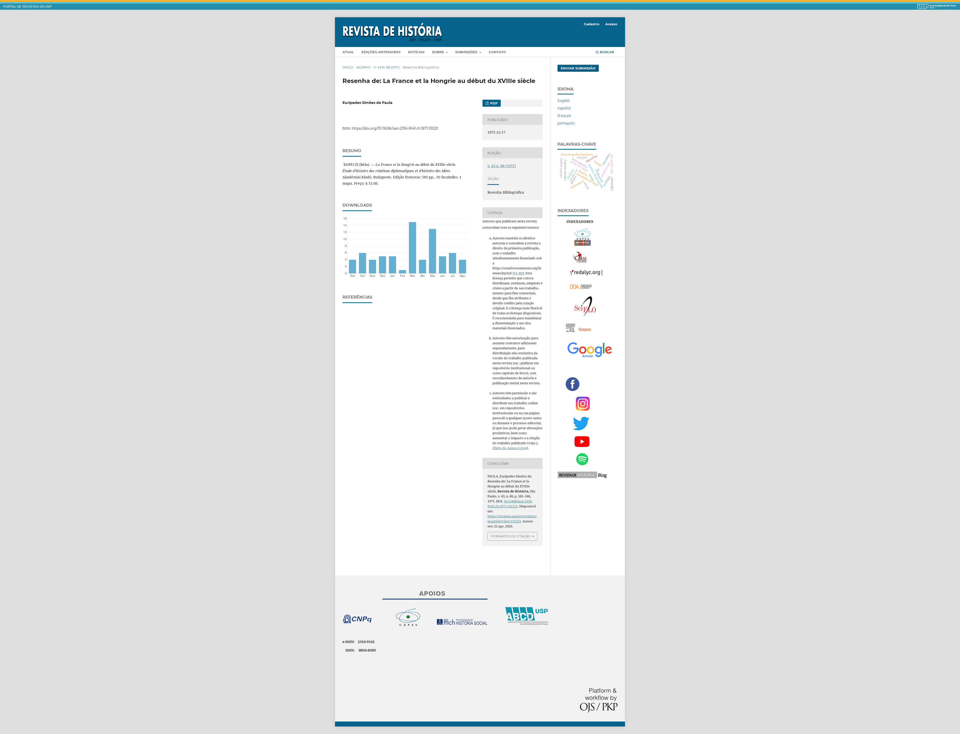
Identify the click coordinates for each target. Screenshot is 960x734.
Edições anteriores (381, 52)
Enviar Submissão (578, 68)
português (566, 123)
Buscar (606, 52)
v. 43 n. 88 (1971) (387, 67)
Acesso (611, 24)
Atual (348, 52)
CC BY (518, 273)
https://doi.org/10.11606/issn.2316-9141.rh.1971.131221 (395, 128)
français (564, 115)
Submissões (466, 52)
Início (347, 67)
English (564, 100)
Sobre (438, 52)
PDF (493, 103)
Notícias (416, 52)
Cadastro (592, 24)
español (564, 108)
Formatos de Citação (511, 536)
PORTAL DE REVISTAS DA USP (27, 6)
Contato (497, 52)
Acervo (363, 67)
